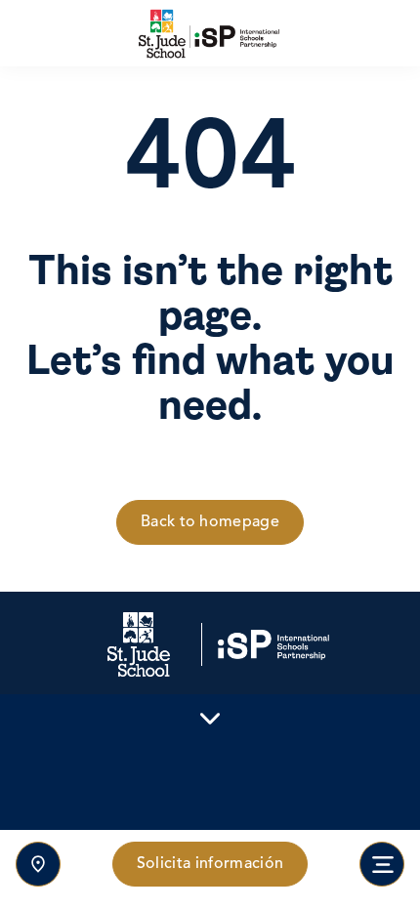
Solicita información (210, 864)
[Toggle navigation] (381, 864)
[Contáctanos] (38, 864)
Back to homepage (210, 522)
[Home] (210, 34)
